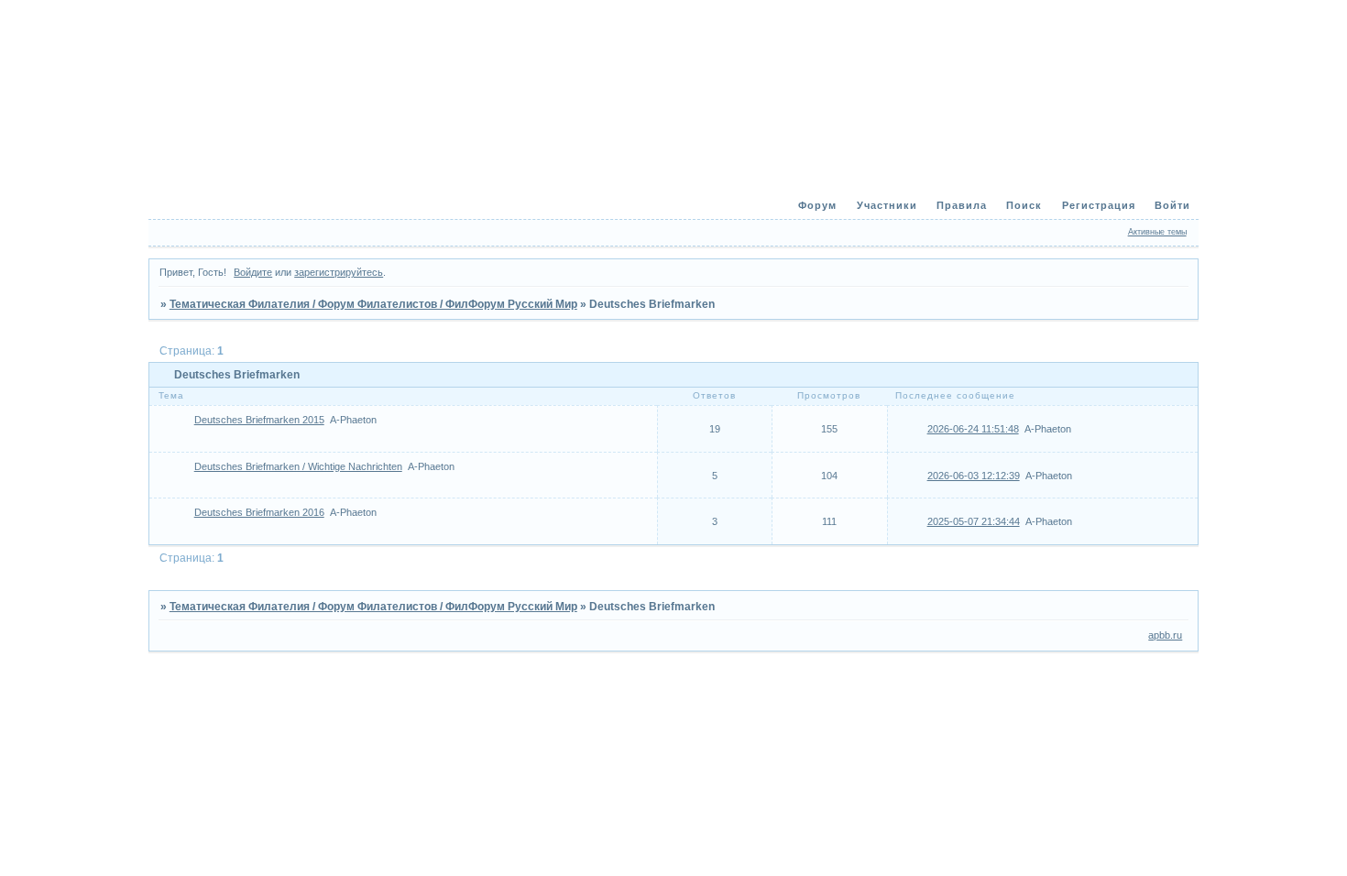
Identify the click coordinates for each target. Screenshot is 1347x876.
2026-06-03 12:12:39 (973, 475)
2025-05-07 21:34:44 (973, 521)
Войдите (253, 272)
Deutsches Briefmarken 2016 (259, 512)
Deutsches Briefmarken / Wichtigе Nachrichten (298, 466)
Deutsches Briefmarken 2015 (259, 419)
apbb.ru (1165, 635)
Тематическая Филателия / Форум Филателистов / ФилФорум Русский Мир (373, 304)
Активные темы (1157, 231)
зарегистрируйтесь (338, 272)
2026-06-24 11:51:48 (973, 428)
